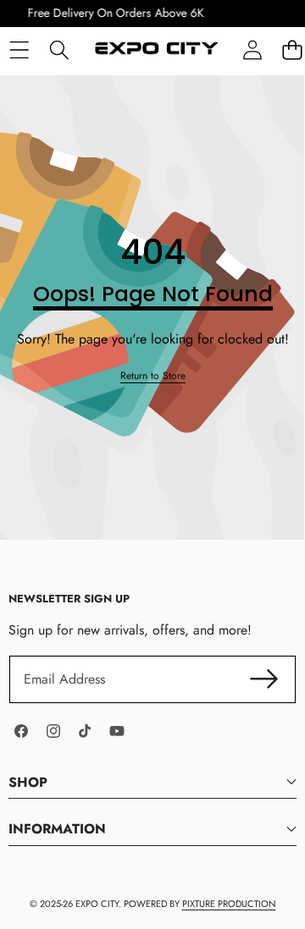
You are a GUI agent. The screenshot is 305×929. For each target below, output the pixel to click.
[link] (153, 376)
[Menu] (19, 49)
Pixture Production (229, 903)
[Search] (59, 49)
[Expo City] (155, 50)
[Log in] (252, 49)
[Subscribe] (264, 679)
